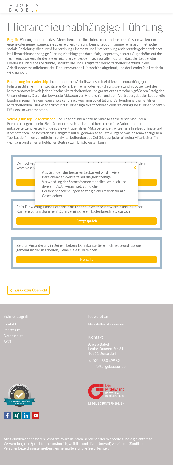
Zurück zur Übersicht (31, 290)
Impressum (12, 330)
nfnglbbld (108, 366)
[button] (7, 415)
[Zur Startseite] (24, 8)
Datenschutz (13, 335)
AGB (7, 341)
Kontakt (10, 324)
